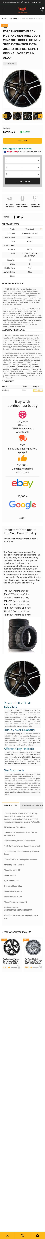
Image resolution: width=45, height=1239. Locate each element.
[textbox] (22, 160)
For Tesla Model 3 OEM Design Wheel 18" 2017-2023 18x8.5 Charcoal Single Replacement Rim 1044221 (33, 964)
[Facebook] (14, 217)
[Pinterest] (22, 217)
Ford (5, 28)
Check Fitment (23, 181)
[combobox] (22, 160)
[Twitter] (18, 217)
